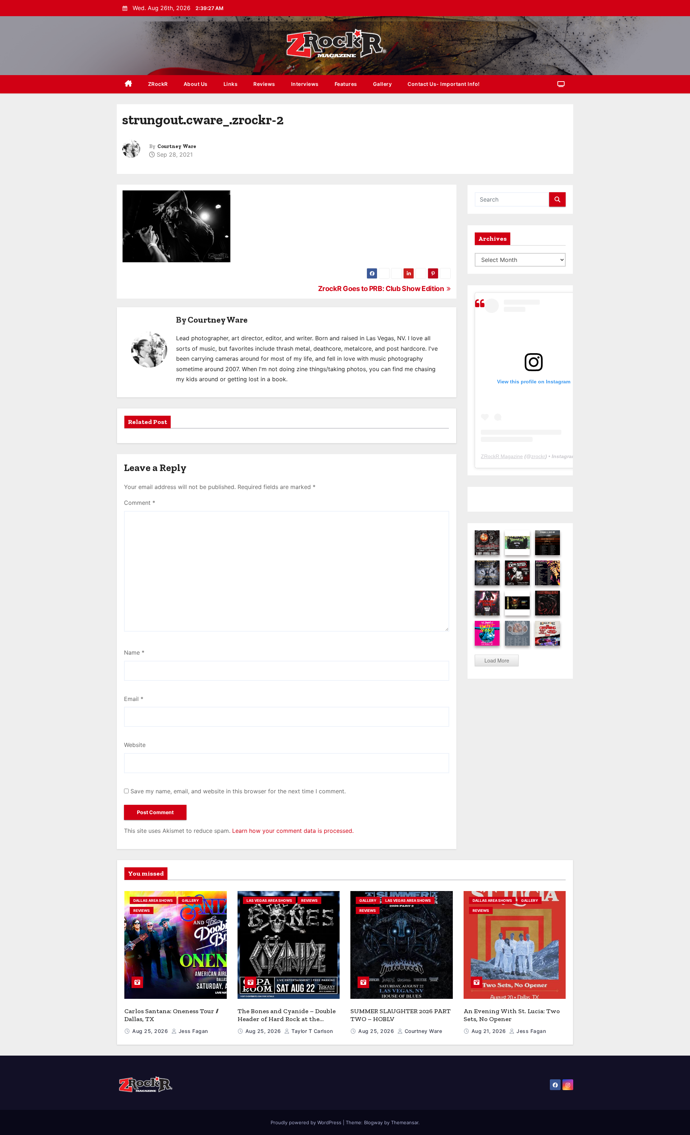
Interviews (305, 84)
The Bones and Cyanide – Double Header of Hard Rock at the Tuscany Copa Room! (287, 1019)
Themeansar (404, 1122)
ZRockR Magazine (502, 456)
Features (346, 84)
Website (135, 744)
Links (231, 84)
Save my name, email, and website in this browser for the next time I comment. (238, 791)
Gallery (382, 84)
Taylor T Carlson (311, 1031)
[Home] (128, 84)
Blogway (373, 1122)
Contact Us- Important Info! (444, 84)
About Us (196, 84)
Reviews (264, 84)
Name (134, 652)
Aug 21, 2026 (490, 1031)
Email (133, 698)
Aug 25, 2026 (151, 1031)
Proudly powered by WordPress (307, 1122)
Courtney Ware (176, 146)
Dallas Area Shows (153, 900)
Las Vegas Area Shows (269, 900)
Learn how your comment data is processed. (293, 830)
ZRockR (158, 84)
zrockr (538, 456)
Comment (139, 502)
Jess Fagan (192, 1031)
